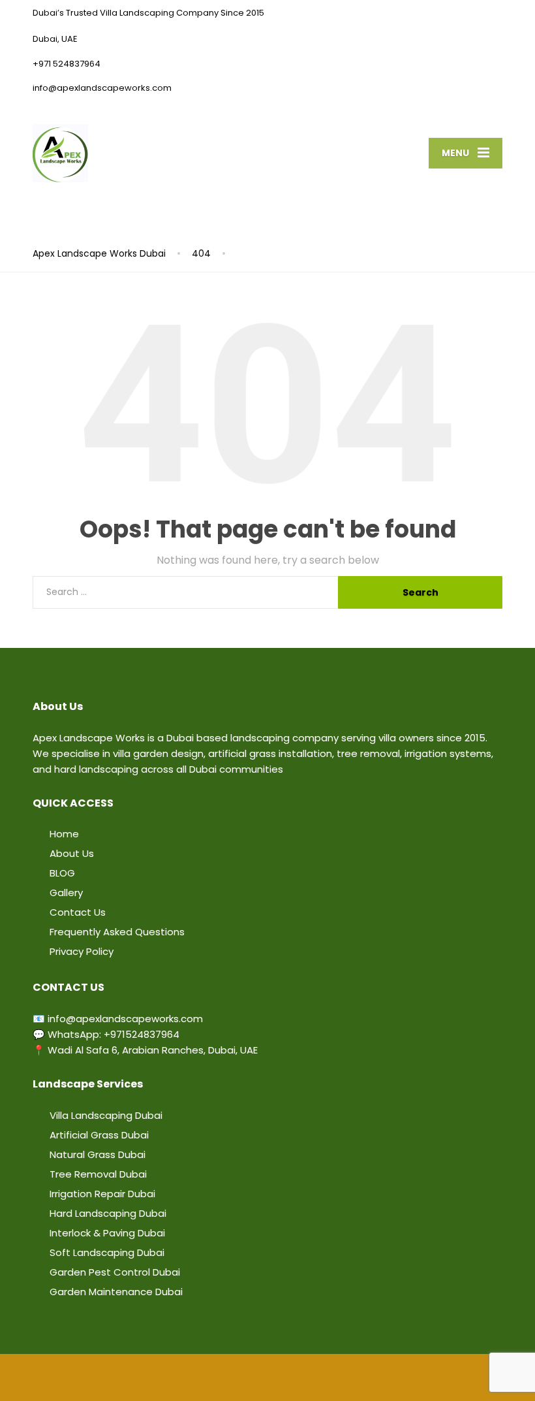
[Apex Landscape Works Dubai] (60, 152)
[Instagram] (275, 1376)
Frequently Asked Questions (117, 932)
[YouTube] (259, 1376)
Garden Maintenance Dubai (116, 1291)
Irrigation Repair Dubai (102, 1193)
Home (64, 834)
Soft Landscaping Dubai (107, 1252)
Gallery (66, 892)
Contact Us (78, 912)
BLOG (62, 873)
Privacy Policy (82, 951)
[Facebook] (212, 1376)
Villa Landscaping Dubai (106, 1115)
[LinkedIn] (244, 1376)
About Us (72, 853)
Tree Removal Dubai (98, 1174)
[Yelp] (322, 1376)
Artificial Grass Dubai (99, 1135)
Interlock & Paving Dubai (107, 1233)
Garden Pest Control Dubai (115, 1272)
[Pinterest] (306, 1376)
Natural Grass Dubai (97, 1154)
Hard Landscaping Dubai (108, 1213)
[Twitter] (228, 1376)
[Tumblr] (291, 1376)
